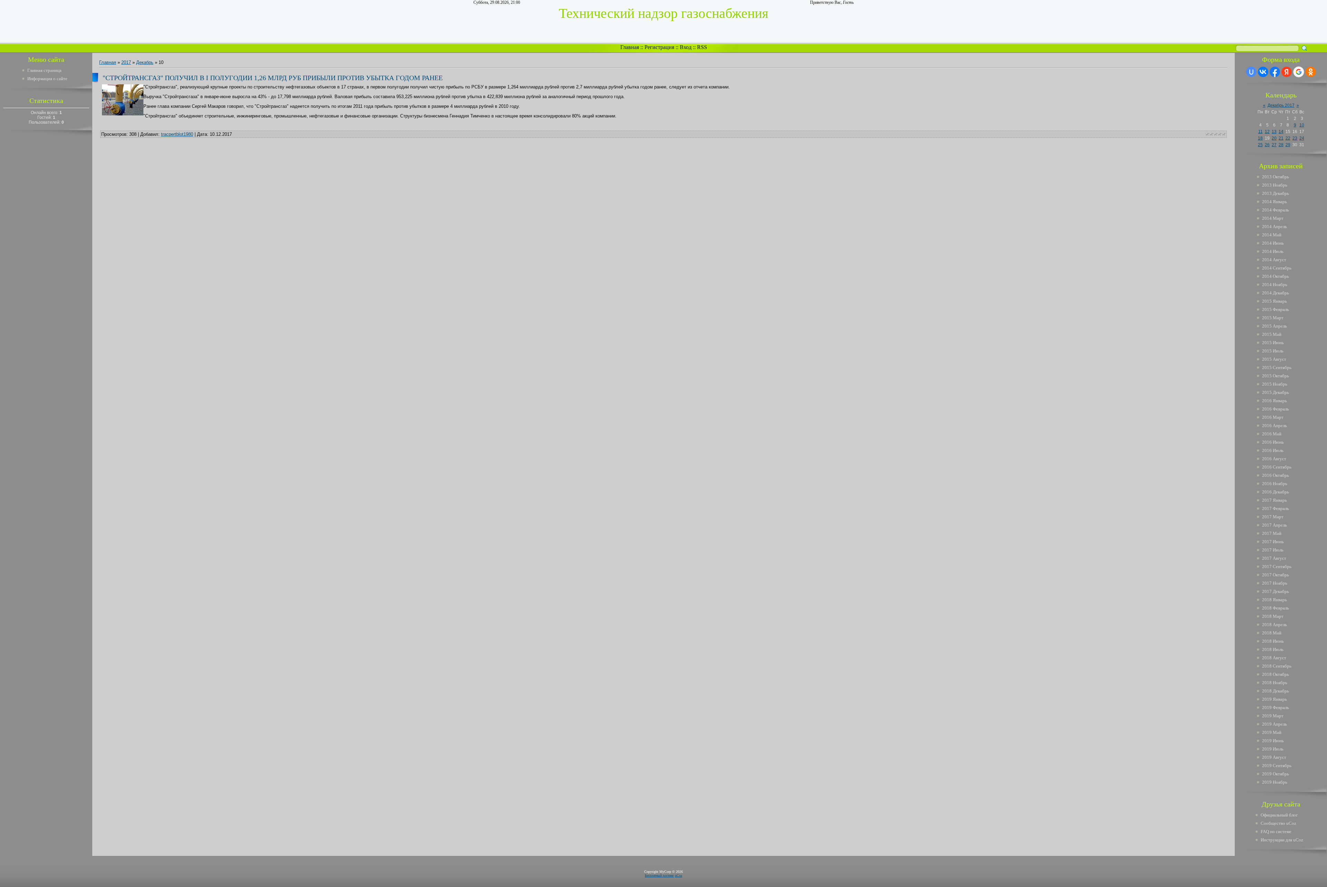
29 (1288, 144)
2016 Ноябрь (1274, 483)
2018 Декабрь (1275, 690)
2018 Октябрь (1275, 674)
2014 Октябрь (1275, 276)
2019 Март (1272, 715)
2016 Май (1271, 433)
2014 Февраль (1275, 210)
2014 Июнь (1273, 243)
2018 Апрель (1274, 624)
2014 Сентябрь (1276, 268)
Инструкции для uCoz (1282, 839)
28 (1281, 144)
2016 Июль (1272, 450)
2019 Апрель (1274, 724)
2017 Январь (1274, 500)
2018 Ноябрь (1274, 682)
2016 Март (1272, 417)
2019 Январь (1274, 699)
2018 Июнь (1273, 641)
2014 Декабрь (1275, 292)
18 (1260, 138)
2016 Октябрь (1275, 475)
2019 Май (1271, 732)
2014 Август (1274, 259)
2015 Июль (1272, 350)
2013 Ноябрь (1274, 185)
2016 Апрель (1274, 425)
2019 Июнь (1273, 740)
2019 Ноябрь (1274, 782)
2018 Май (1271, 632)
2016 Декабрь (1275, 491)
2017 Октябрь (1275, 574)
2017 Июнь (1273, 541)
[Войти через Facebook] (1275, 72)
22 (1288, 138)
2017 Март (1272, 516)
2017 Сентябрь (1276, 566)
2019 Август (1274, 757)
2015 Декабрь (1275, 392)
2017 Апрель (1274, 525)
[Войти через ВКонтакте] (1263, 72)
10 (1301, 125)
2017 (126, 62)
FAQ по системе (1276, 831)
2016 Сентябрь (1276, 467)
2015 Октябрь (1275, 375)
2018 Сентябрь (1276, 666)
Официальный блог (1279, 815)
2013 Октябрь (1275, 176)
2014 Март (1272, 218)
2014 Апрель (1274, 226)
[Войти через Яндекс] (1286, 72)
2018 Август (1274, 657)
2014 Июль (1272, 251)
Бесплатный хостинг (659, 875)
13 (1274, 131)
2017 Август (1274, 558)
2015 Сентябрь (1276, 367)
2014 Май (1271, 234)
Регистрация (659, 47)
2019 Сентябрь (1276, 765)
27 (1274, 144)
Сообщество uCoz (1278, 823)
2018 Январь (1274, 599)
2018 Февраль (1275, 608)
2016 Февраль (1275, 409)
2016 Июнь (1273, 442)
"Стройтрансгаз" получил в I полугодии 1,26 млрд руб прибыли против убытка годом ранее (273, 78)
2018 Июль (1272, 649)
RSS (702, 47)
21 (1281, 138)
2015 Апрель (1274, 326)
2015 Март (1272, 317)
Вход (685, 47)
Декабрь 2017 (1281, 105)
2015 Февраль (1275, 309)
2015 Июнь (1273, 342)
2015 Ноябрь (1274, 384)
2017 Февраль (1275, 508)
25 (1260, 144)
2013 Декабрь (1275, 193)
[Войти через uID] (1251, 72)
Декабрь (144, 62)
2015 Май (1271, 334)
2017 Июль (1272, 550)
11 (1260, 131)
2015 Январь (1274, 301)
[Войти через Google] (1298, 71)
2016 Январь (1274, 400)
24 (1301, 138)
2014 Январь (1274, 201)
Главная (629, 47)
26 (1267, 144)
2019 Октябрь (1275, 773)
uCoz (678, 875)
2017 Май (1271, 533)
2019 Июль (1272, 749)
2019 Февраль (1275, 707)
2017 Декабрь (1275, 591)
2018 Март (1272, 616)
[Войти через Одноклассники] (1311, 72)
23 (1294, 138)
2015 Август (1274, 359)
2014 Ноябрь (1274, 284)
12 (1267, 131)
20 (1274, 138)
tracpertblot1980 (177, 134)
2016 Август (1274, 458)
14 (1281, 131)
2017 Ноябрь (1274, 583)
